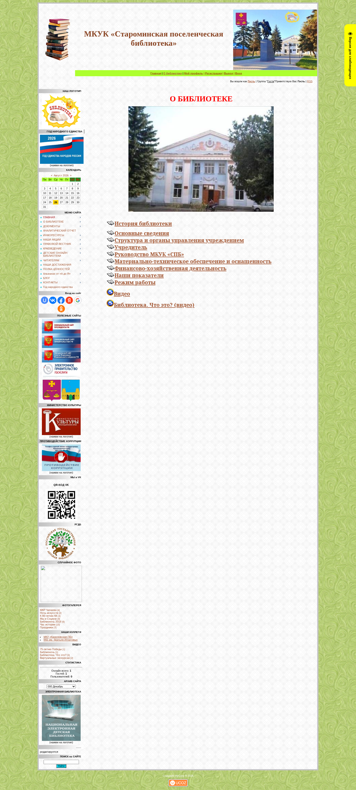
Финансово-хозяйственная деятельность (170, 268)
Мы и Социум (48, 618)
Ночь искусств (49, 612)
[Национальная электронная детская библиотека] (61, 739)
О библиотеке (172, 73)
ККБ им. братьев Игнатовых (61, 639)
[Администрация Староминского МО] (71, 400)
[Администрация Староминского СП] (52, 400)
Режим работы (135, 282)
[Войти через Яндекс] (69, 300)
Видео (122, 293)
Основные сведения (142, 233)
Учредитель (131, 247)
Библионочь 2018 (50, 621)
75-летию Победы (51, 649)
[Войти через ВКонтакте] (52, 300)
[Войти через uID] (44, 300)
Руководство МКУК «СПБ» (149, 254)
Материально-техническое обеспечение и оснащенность (193, 261)
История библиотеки (143, 223)
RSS (309, 81)
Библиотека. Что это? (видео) (154, 304)
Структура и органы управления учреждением (179, 240)
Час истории (47, 624)
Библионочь (47, 652)
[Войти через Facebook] (61, 300)
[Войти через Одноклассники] (61, 308)
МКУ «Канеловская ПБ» (58, 636)
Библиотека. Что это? (53, 655)
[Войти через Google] (78, 300)
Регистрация (213, 73)
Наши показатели (139, 275)
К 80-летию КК (48, 615)
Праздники (46, 627)
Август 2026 (61, 175)
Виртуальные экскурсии (55, 657)
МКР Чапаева (48, 610)
